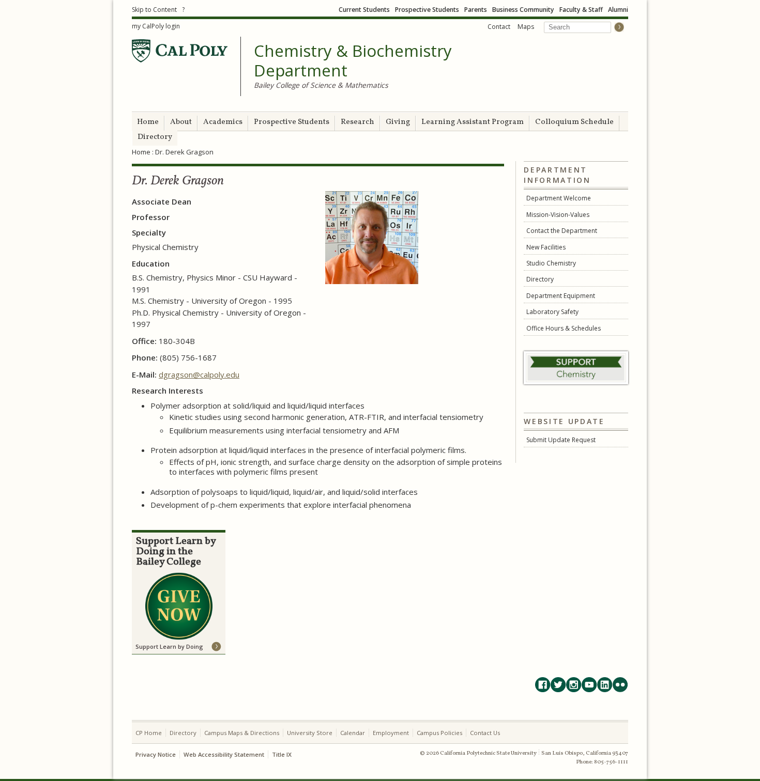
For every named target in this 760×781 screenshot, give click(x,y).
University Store (309, 733)
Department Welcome (558, 198)
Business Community (523, 9)
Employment (391, 733)
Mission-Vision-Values (557, 214)
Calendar (352, 733)
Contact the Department (561, 230)
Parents (475, 9)
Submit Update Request (561, 439)
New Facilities (546, 247)
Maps (526, 26)
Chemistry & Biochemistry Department (353, 60)
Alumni (618, 9)
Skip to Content (154, 9)
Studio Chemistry (551, 263)
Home (148, 122)
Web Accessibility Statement (224, 754)
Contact (499, 26)
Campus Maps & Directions (241, 733)
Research (357, 122)
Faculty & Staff (581, 9)
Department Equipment (560, 295)
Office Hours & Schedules (563, 328)
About (181, 122)
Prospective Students (427, 9)
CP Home (148, 733)
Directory (155, 137)
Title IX (282, 754)
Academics (222, 122)
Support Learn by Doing (169, 646)
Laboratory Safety (552, 311)
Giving (398, 122)
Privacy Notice (155, 754)
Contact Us (485, 733)
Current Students (364, 9)
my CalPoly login (156, 26)
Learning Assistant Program (472, 122)
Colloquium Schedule (574, 122)
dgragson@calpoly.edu (199, 374)
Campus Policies (439, 733)
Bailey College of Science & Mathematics (321, 85)
